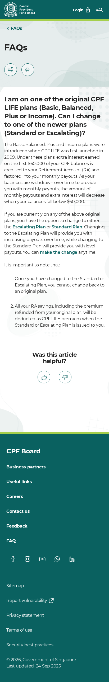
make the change (58, 252)
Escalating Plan (29, 226)
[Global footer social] (12, 559)
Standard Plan (67, 226)
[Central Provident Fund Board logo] (22, 9)
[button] (10, 69)
